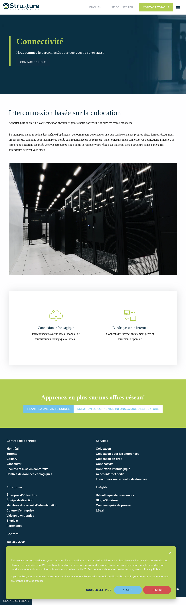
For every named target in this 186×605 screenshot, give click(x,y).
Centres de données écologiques (29, 474)
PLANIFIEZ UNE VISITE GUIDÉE (48, 409)
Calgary (12, 458)
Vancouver (14, 463)
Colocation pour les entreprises (117, 453)
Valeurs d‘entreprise (20, 515)
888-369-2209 (16, 541)
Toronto (12, 453)
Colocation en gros (109, 458)
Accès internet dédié (110, 474)
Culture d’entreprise (20, 510)
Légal (100, 510)
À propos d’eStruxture (22, 495)
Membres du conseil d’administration (32, 505)
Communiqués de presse (113, 505)
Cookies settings (98, 589)
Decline (157, 589)
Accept (128, 589)
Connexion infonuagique (113, 469)
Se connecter (122, 7)
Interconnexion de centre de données (121, 479)
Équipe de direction (20, 500)
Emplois (12, 520)
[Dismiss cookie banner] (170, 553)
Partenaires (14, 525)
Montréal (13, 448)
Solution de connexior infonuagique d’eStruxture (118, 409)
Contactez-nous (156, 7)
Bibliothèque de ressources (115, 495)
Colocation (103, 448)
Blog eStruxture (107, 500)
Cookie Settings (16, 600)
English (95, 7)
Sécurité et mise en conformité (27, 469)
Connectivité (104, 463)
